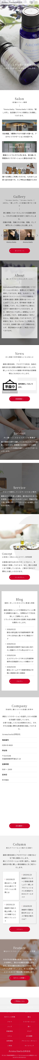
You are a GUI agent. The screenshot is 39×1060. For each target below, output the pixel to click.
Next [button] (37, 235)
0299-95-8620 (7, 745)
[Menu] (35, 2)
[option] (11, 237)
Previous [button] (1, 235)
